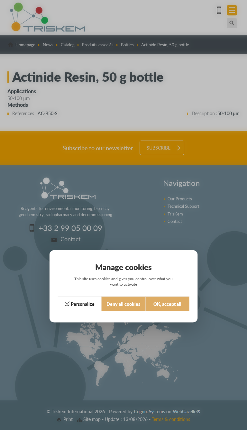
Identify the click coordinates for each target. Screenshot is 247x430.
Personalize (83, 304)
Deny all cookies (123, 304)
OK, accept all (167, 304)
